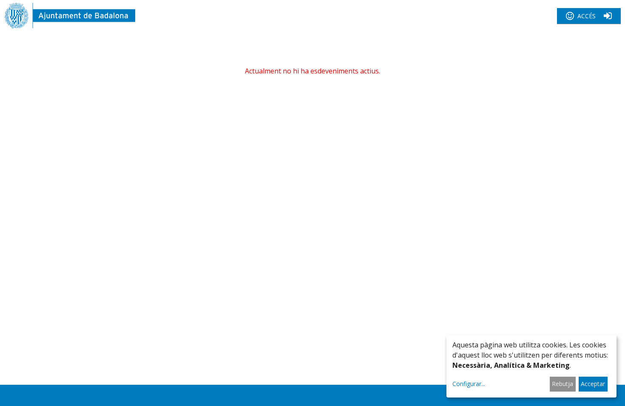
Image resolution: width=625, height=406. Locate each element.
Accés (586, 16)
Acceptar (593, 384)
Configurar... (468, 384)
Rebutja (562, 384)
